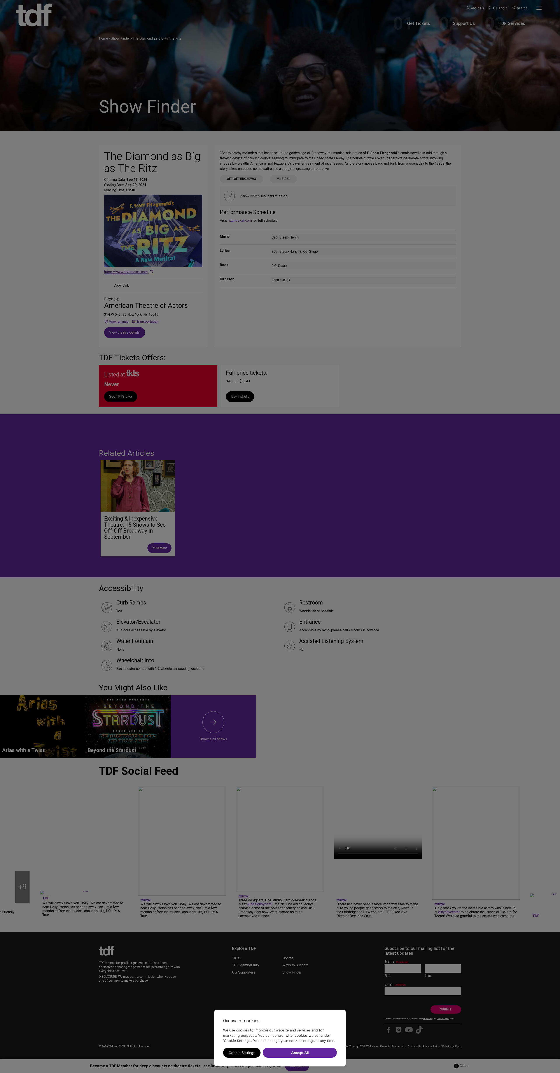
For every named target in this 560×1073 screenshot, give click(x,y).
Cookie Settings (242, 1052)
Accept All (300, 1052)
